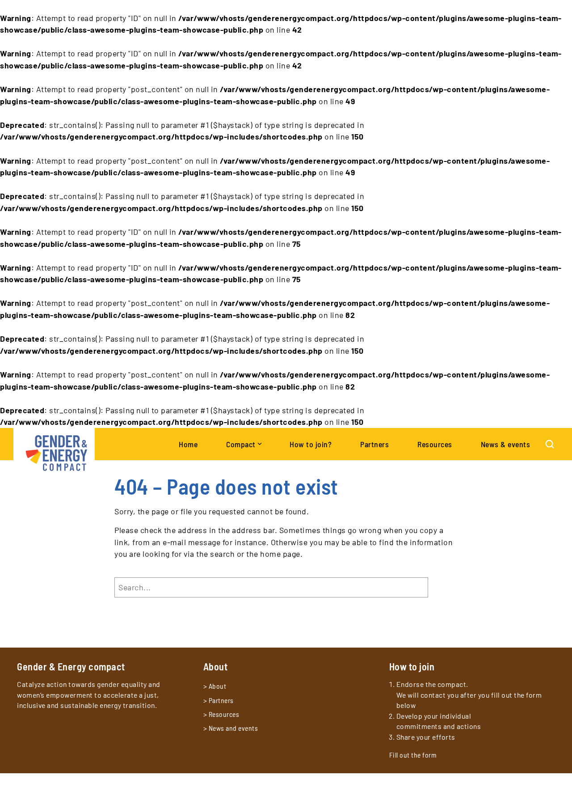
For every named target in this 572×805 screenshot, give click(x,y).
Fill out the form (413, 754)
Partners (221, 700)
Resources (224, 714)
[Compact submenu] (259, 443)
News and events (233, 728)
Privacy (28, 785)
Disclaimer (59, 785)
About (218, 686)
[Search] (550, 444)
